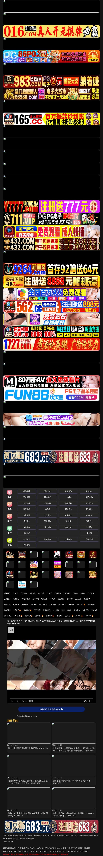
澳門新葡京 (62, 604)
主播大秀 (70, 599)
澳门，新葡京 (66, 610)
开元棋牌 (24, 593)
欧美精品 (68, 491)
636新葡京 (91, 604)
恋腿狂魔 (89, 515)
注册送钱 (58, 593)
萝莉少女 (89, 491)
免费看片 (77, 610)
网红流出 (68, 509)
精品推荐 (26, 491)
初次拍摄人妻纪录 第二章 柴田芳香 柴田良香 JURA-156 (71, 781)
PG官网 (15, 593)
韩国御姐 (47, 503)
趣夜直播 (16, 604)
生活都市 (26, 539)
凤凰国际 (16, 599)
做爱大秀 (86, 610)
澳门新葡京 (43, 604)
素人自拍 (89, 497)
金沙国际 (56, 610)
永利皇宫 (72, 604)
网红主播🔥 (90, 616)
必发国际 (34, 604)
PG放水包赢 (26, 599)
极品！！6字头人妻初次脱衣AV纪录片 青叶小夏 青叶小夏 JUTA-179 (28, 814)
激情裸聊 (7, 610)
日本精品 (47, 497)
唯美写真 (68, 527)
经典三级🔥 (19, 616)
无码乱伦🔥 (28, 610)
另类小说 (26, 545)
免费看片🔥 (81, 604)
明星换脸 (47, 521)
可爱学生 (68, 515)
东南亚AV (89, 503)
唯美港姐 (68, 503)
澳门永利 (41, 593)
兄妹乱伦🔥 (39, 616)
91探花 (47, 509)
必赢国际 (7, 599)
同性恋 (89, 533)
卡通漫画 (26, 527)
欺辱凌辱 (26, 509)
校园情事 (47, 539)
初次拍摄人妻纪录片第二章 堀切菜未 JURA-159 (28, 748)
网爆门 (89, 527)
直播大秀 (94, 610)
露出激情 (47, 527)
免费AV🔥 (79, 616)
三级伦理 (26, 497)
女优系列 (47, 515)
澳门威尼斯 (8, 616)
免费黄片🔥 (17, 610)
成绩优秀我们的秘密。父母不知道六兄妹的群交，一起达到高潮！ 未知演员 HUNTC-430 (29, 781)
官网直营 (33, 593)
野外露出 (89, 509)
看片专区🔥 (50, 616)
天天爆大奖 (47, 610)
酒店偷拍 (61, 599)
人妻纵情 (68, 539)
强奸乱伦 (47, 491)
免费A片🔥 (29, 616)
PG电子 (49, 593)
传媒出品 (26, 533)
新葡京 (83, 593)
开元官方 (37, 610)
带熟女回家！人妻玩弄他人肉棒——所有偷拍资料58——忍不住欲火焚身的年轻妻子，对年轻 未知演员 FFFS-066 (74, 750)
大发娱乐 (52, 604)
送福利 (75, 593)
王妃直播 (78, 599)
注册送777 (67, 593)
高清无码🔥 (69, 616)
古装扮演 (26, 515)
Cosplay (68, 497)
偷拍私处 (7, 604)
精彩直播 (44, 599)
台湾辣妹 (26, 503)
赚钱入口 (60, 616)
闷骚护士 (89, 521)
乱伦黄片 (87, 599)
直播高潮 (36, 599)
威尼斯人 (7, 593)
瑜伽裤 (68, 521)
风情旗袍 (26, 521)
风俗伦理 (89, 539)
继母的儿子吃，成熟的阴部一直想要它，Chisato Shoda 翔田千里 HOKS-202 (73, 814)
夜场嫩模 (25, 604)
